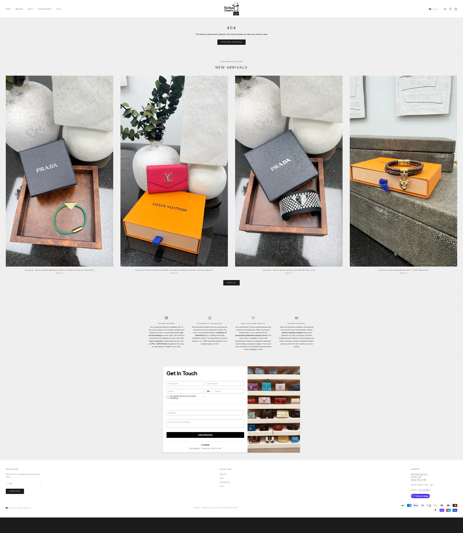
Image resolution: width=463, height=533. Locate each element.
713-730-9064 (424, 490)
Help (59, 9)
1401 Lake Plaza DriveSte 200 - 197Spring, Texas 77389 (419, 477)
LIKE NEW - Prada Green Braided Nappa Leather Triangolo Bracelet (59, 270)
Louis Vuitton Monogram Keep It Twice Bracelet (403, 270)
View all (231, 283)
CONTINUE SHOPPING (231, 42)
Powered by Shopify (228, 508)
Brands (19, 9)
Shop (8, 9)
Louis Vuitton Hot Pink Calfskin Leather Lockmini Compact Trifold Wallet (174, 270)
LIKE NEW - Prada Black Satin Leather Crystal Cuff (289, 270)
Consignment (45, 9)
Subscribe (14, 491)
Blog (30, 9)
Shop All (223, 474)
